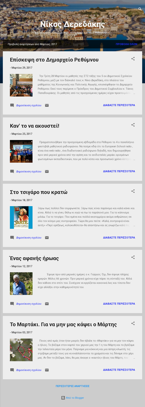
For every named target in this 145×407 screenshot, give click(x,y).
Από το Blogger (74, 397)
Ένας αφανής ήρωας (34, 258)
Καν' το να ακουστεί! (34, 126)
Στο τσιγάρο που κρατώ (38, 192)
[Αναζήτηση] (140, 9)
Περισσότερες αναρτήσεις (72, 386)
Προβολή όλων (126, 44)
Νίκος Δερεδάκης (72, 24)
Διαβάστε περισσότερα (119, 105)
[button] (133, 59)
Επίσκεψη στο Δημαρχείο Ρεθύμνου (54, 60)
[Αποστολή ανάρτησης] (47, 106)
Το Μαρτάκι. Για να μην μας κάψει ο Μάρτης (63, 324)
